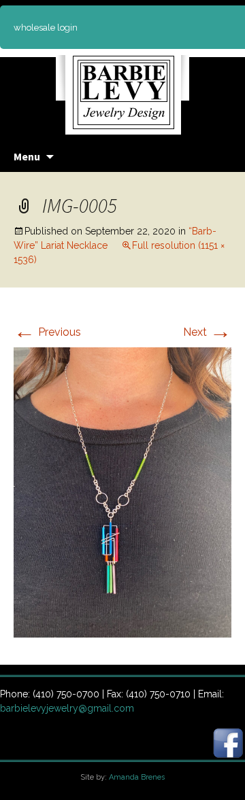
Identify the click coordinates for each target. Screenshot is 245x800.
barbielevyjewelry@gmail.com (67, 708)
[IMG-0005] (122, 491)
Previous (47, 332)
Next (207, 332)
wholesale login (46, 27)
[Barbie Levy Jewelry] (122, 88)
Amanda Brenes (137, 777)
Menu (27, 156)
